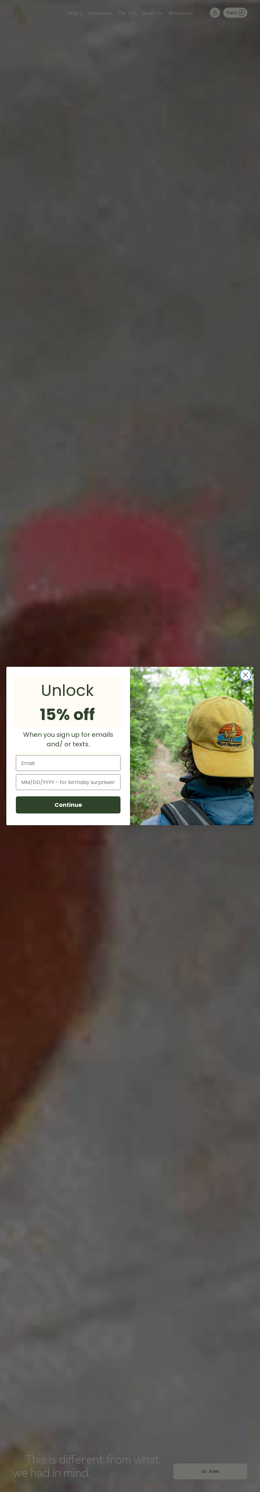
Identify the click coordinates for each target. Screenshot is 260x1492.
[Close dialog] (245, 674)
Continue (68, 805)
